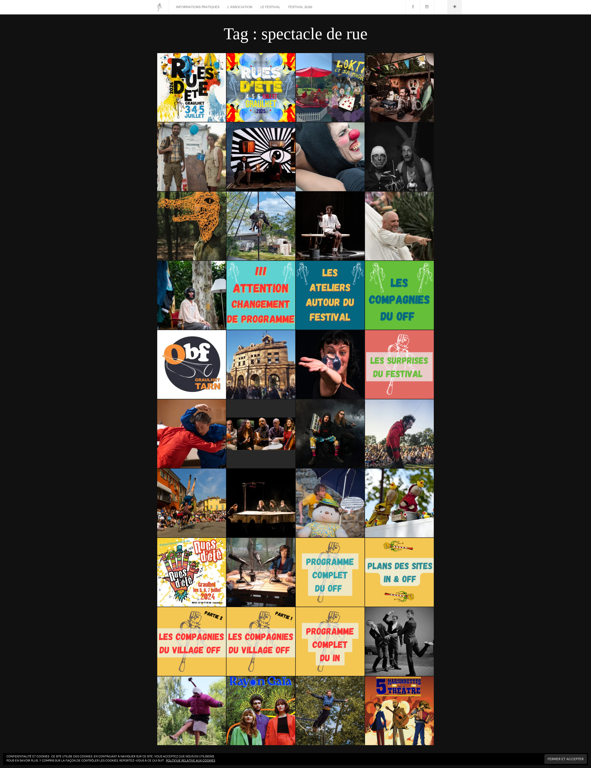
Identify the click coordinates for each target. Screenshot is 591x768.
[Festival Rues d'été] (159, 7)
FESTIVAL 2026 (300, 7)
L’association (239, 7)
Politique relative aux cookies (190, 760)
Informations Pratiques (197, 7)
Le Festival (270, 7)
